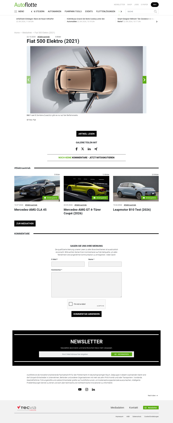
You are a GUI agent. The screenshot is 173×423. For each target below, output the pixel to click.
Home (17, 32)
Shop (129, 5)
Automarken (54, 11)
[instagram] (86, 389)
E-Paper (144, 5)
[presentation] (157, 21)
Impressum (119, 416)
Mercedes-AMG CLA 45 (30, 209)
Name (90, 259)
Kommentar (56, 270)
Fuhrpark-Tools (73, 11)
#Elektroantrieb (43, 37)
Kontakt (133, 407)
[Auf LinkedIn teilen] (89, 149)
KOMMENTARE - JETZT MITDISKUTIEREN (86, 157)
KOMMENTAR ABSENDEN (86, 314)
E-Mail (54, 259)
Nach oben (152, 395)
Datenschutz (137, 416)
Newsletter (119, 5)
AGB (128, 416)
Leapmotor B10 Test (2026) (132, 209)
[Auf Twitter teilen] (82, 149)
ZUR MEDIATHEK (25, 223)
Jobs (136, 5)
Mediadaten (117, 407)
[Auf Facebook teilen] (77, 149)
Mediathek (27, 32)
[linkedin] (93, 389)
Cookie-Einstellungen (151, 416)
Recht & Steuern (35, 11)
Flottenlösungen (105, 11)
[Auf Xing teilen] (95, 149)
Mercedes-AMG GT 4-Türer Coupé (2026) (82, 211)
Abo (155, 5)
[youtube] (79, 389)
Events (89, 11)
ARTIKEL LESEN (86, 133)
